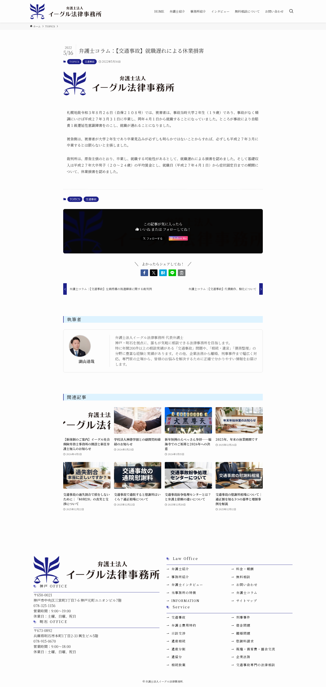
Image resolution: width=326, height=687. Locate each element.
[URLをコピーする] (181, 272)
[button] (144, 272)
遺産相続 (178, 641)
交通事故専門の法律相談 (255, 664)
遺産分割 (178, 649)
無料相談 (243, 576)
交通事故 (89, 61)
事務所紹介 (180, 576)
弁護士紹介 (180, 568)
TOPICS (74, 61)
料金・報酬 (245, 568)
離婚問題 (243, 633)
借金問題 (243, 625)
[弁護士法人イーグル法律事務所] (65, 11)
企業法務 (243, 656)
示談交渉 (178, 633)
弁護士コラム (246, 592)
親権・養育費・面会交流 (255, 649)
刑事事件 (243, 617)
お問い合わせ (246, 584)
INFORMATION (185, 600)
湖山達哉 (86, 361)
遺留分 (176, 656)
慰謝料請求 (245, 641)
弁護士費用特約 (183, 625)
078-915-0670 (44, 641)
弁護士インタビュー (187, 584)
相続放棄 (178, 664)
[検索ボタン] (291, 11)
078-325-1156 (44, 605)
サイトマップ (246, 600)
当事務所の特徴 (183, 592)
